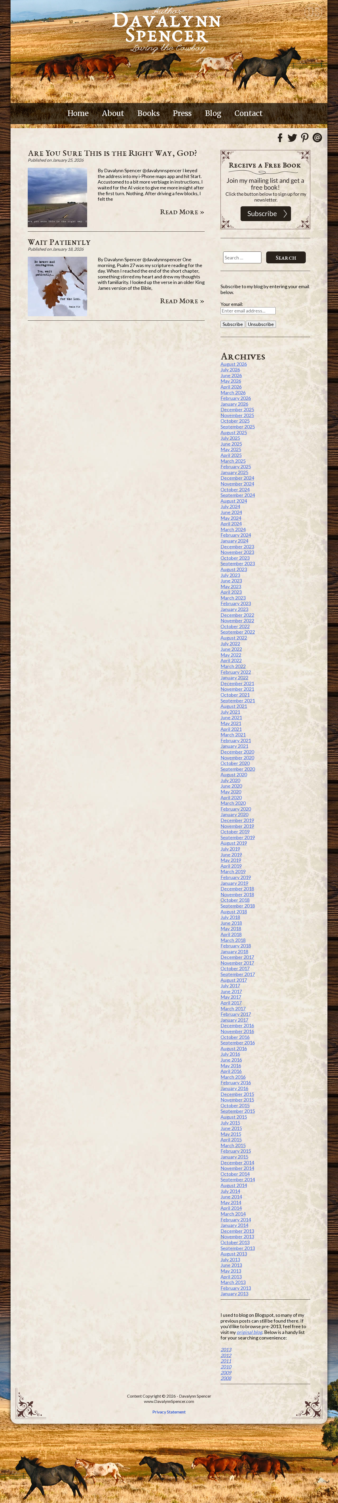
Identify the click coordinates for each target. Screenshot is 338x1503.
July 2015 (230, 1123)
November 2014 (237, 1168)
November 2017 (237, 963)
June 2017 (231, 991)
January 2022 (234, 677)
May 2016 (230, 1065)
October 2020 (235, 763)
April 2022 (231, 660)
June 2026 (231, 375)
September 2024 (237, 495)
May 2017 (230, 997)
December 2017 (237, 957)
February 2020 (235, 809)
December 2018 (237, 888)
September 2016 (237, 1042)
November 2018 (237, 894)
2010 (225, 1367)
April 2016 (231, 1071)
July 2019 (230, 849)
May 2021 (230, 723)
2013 (225, 1349)
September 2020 (237, 769)
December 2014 (237, 1162)
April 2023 (231, 592)
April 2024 (231, 523)
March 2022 (233, 666)
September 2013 (237, 1248)
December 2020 (237, 752)
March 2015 (233, 1145)
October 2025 (235, 421)
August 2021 (233, 706)
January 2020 (234, 814)
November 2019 (237, 826)
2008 (225, 1378)
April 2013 (231, 1277)
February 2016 (235, 1082)
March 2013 (233, 1282)
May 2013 (230, 1271)
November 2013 (237, 1236)
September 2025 (237, 427)
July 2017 (230, 985)
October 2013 (235, 1242)
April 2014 (231, 1208)
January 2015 (234, 1157)
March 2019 (233, 871)
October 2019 (235, 831)
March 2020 (233, 803)
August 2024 (233, 501)
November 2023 (237, 552)
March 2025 (233, 461)
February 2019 (235, 877)
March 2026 (233, 392)
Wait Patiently (59, 241)
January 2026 (234, 404)
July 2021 (230, 712)
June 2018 (231, 923)
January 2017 (234, 1020)
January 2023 (234, 609)
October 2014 (235, 1174)
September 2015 (237, 1111)
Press (182, 113)
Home (78, 113)
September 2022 (237, 632)
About (113, 113)
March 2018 (233, 940)
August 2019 (233, 843)
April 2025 (231, 455)
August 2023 (233, 569)
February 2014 (235, 1219)
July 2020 (230, 780)
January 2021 (234, 746)
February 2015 (235, 1151)
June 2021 (231, 717)
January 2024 (234, 541)
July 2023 (230, 575)
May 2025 (230, 449)
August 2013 (233, 1254)
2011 (225, 1361)
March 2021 (233, 735)
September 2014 (237, 1179)
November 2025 (237, 415)
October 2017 (235, 968)
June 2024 (231, 512)
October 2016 (235, 1037)
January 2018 (234, 951)
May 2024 (230, 518)
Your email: (231, 304)
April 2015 (231, 1139)
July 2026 (230, 369)
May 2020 (230, 792)
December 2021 (237, 683)
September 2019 (237, 837)
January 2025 (234, 472)
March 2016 (233, 1077)
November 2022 (237, 620)
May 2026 (230, 381)
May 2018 (230, 928)
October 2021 (235, 695)
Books (148, 113)
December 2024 (237, 478)
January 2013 (234, 1293)
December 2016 (237, 1025)
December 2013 (237, 1231)
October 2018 (235, 900)
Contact (248, 113)
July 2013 (230, 1259)
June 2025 (231, 444)
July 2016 (230, 1054)
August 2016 (233, 1048)
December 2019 (237, 820)
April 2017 (231, 1003)
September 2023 (237, 563)
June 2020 (231, 786)
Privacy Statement (169, 1411)
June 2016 (231, 1060)
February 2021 (235, 740)
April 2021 (231, 729)
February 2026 (235, 398)
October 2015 (235, 1105)
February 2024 (235, 535)
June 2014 (231, 1196)
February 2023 (235, 603)
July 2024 (230, 506)
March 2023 (233, 598)
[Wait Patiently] (57, 314)
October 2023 (235, 558)
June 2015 (231, 1128)
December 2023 (237, 546)
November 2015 (237, 1100)
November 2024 (237, 484)
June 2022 (231, 649)
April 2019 (231, 866)
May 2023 (230, 586)
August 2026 (233, 364)
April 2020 (231, 797)
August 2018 (233, 911)
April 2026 (231, 387)
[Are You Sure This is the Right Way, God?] (57, 225)
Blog (213, 113)
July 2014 (230, 1191)
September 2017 (237, 974)
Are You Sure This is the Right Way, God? (112, 152)
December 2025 (237, 409)
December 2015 (237, 1094)
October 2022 (235, 626)
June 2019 (231, 854)
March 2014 (233, 1214)
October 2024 (235, 489)
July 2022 (230, 643)
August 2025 (233, 432)
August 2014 (233, 1185)
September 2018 (237, 906)
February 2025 (235, 466)
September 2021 (237, 700)
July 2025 (230, 438)
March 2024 (233, 529)
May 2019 (230, 860)
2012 (225, 1355)
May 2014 (230, 1202)
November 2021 (237, 689)
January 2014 (234, 1225)
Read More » (182, 211)
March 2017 (233, 1008)
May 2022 (230, 655)
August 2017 (233, 980)
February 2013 (235, 1288)
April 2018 (231, 934)
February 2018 (235, 946)
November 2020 (237, 757)
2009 (225, 1372)
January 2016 (234, 1088)
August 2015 (233, 1117)
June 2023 (231, 581)
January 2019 (234, 883)
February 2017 (235, 1014)
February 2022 (235, 672)
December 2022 (237, 615)
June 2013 (231, 1265)
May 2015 (230, 1134)
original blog (249, 1332)
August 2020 (233, 774)
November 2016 (237, 1031)
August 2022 (233, 638)
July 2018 (230, 917)
